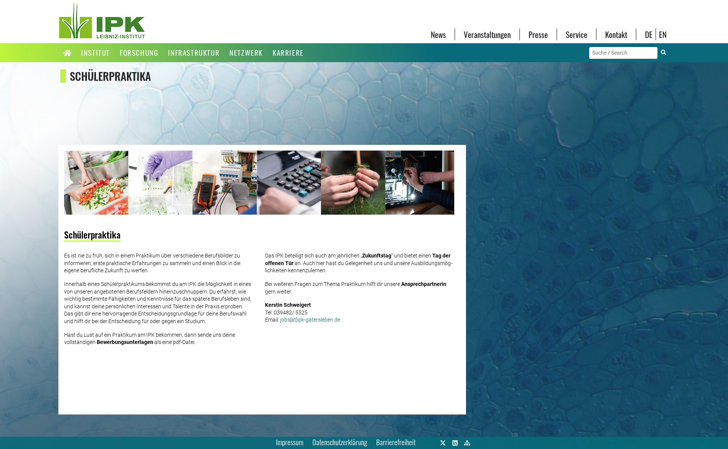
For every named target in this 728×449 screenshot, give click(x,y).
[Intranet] (467, 441)
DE (649, 34)
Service (576, 34)
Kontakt (616, 34)
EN (663, 34)
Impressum (289, 441)
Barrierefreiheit (396, 441)
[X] (442, 441)
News (438, 34)
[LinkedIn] (455, 441)
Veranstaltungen (487, 34)
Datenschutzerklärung (339, 441)
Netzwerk (246, 52)
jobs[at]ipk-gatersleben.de (310, 320)
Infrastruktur (194, 52)
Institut (95, 52)
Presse (538, 34)
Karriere (288, 52)
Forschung (139, 52)
